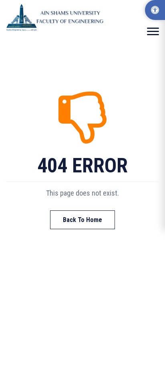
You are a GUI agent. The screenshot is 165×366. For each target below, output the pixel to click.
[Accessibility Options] (155, 10)
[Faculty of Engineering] (56, 17)
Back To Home (82, 220)
